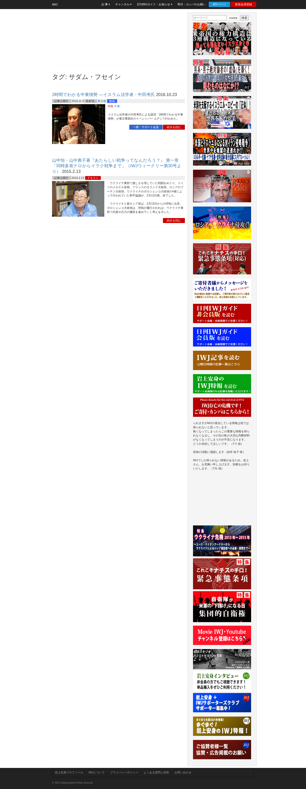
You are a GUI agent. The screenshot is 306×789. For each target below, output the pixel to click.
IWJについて (97, 772)
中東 (117, 106)
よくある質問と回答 (156, 772)
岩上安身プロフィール (69, 772)
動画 (112, 101)
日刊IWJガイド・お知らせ (154, 4)
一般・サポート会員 (146, 127)
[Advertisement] (118, 37)
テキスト (93, 177)
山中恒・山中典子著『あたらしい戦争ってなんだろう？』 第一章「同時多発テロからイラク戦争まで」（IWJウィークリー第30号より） (116, 166)
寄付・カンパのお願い (191, 4)
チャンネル (122, 4)
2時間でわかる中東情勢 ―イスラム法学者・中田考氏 (103, 94)
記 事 (105, 4)
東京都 (102, 101)
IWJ (55, 4)
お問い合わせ (182, 772)
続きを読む (174, 127)
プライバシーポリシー (124, 772)
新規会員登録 (243, 4)
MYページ (219, 4)
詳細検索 (233, 18)
